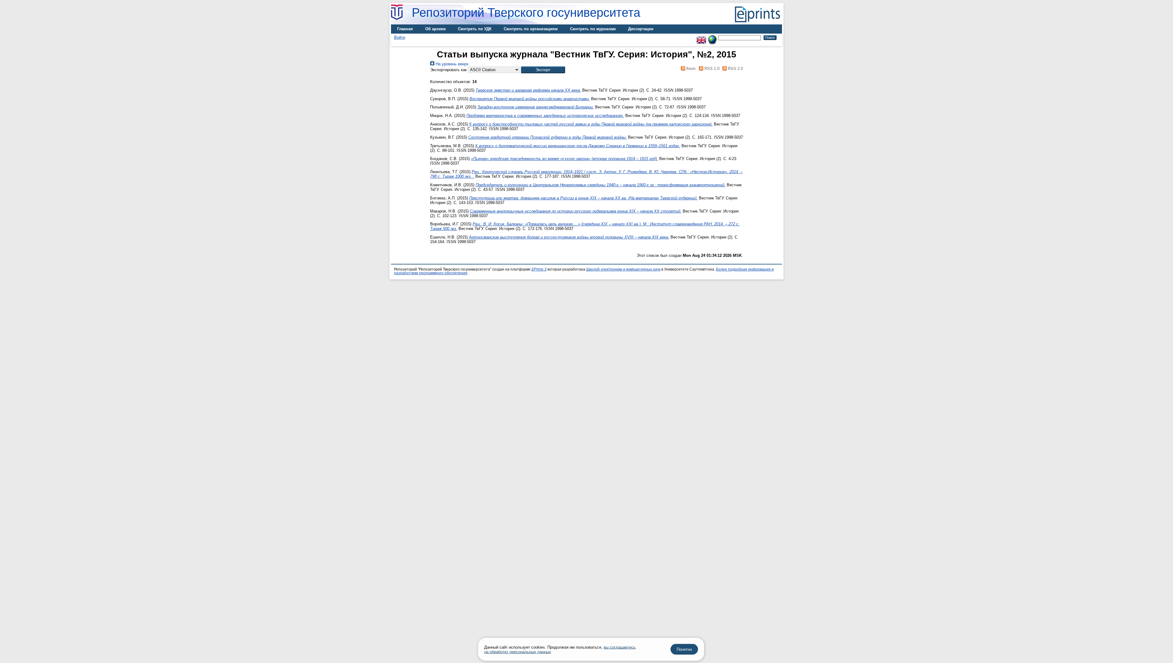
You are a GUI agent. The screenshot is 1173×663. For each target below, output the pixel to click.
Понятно (684, 649)
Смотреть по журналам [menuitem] (593, 29)
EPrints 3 (539, 269)
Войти (399, 37)
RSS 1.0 (711, 68)
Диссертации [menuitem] (640, 29)
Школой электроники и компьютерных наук (623, 269)
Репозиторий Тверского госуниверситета (526, 12)
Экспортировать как (448, 69)
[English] (701, 37)
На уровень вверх (451, 64)
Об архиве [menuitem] (435, 29)
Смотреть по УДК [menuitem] (474, 29)
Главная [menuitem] (405, 29)
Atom (690, 68)
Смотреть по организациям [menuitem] (531, 29)
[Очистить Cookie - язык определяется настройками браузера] (712, 37)
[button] (543, 69)
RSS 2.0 (735, 68)
